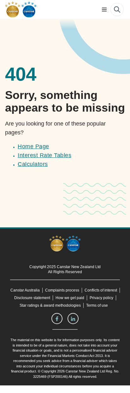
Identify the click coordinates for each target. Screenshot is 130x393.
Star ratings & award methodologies (50, 313)
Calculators (33, 164)
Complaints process (81, 290)
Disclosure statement (84, 298)
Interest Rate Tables (44, 155)
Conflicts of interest (42, 298)
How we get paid (49, 305)
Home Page (33, 146)
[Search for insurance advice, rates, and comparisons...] (117, 9)
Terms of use (97, 313)
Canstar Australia (44, 290)
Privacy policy (80, 305)
